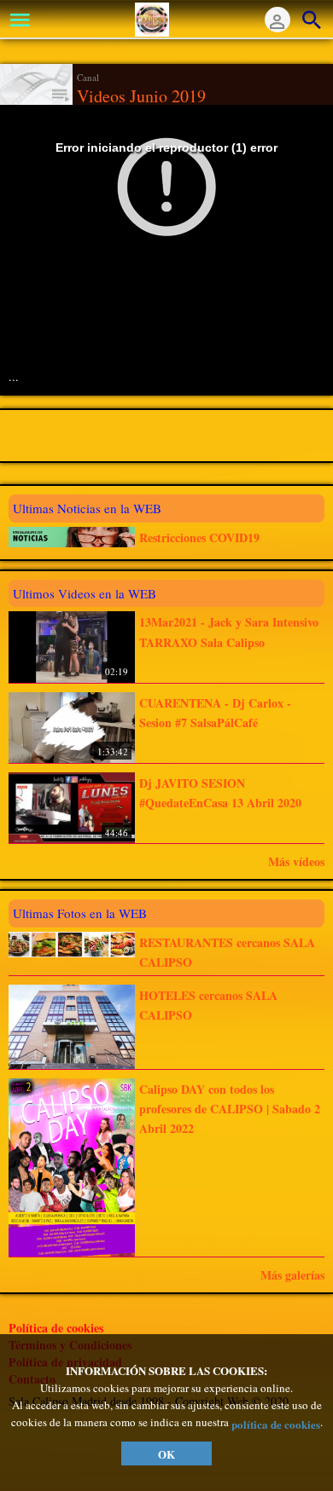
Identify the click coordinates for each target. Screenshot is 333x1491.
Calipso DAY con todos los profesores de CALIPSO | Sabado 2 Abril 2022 (229, 1109)
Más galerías (292, 1275)
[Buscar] (311, 19)
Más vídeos (296, 861)
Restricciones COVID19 (199, 537)
